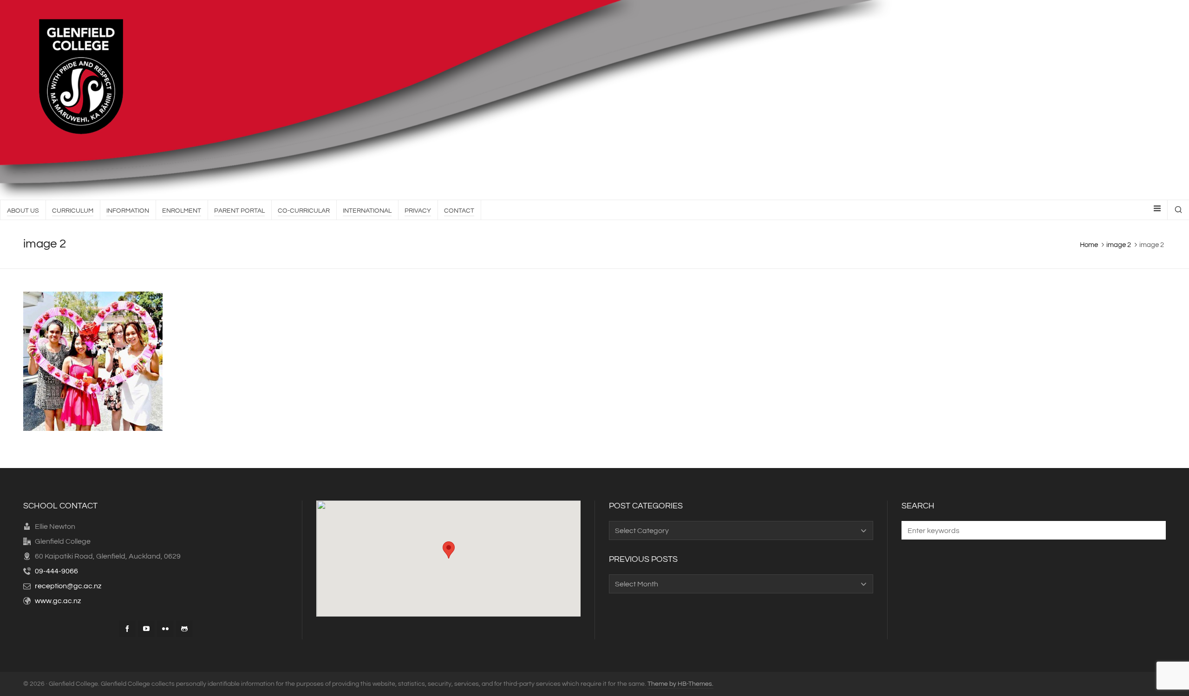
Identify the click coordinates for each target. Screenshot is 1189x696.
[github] (184, 628)
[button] (1154, 530)
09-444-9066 (56, 571)
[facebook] (127, 628)
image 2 (1118, 244)
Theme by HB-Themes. (680, 684)
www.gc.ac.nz (58, 601)
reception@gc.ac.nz (68, 586)
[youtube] (146, 628)
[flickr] (165, 628)
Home (1089, 244)
